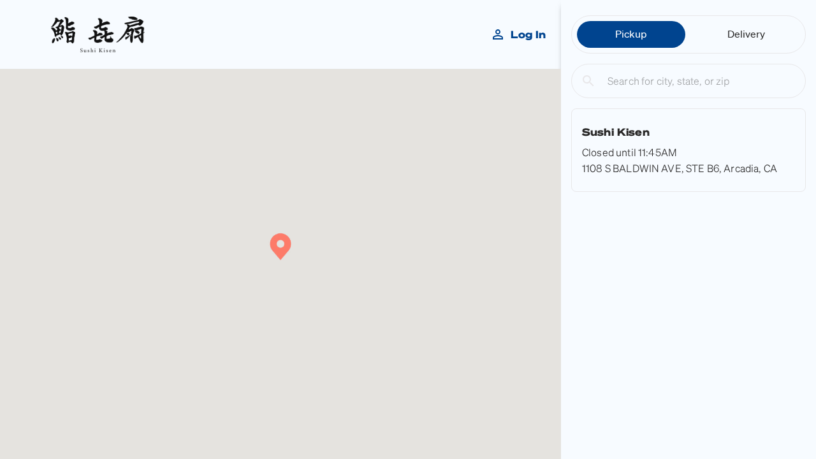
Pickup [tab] (631, 33)
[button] (280, 247)
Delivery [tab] (746, 33)
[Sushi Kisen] (688, 150)
